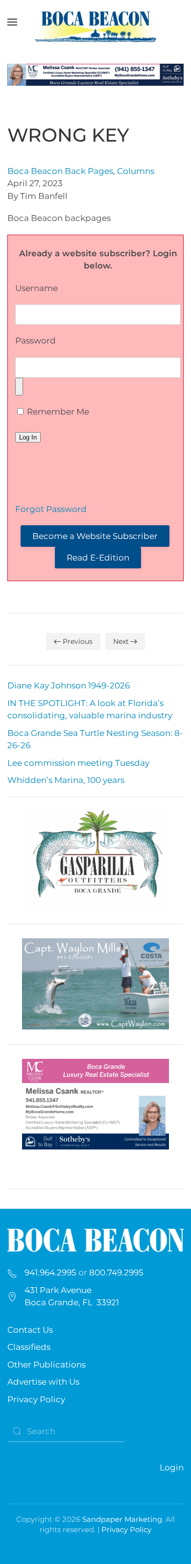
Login (172, 1467)
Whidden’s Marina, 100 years (65, 780)
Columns (135, 171)
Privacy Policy (36, 1399)
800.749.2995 (116, 1272)
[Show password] (19, 386)
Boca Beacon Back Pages (60, 171)
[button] (12, 22)
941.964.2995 (50, 1272)
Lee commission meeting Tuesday (78, 763)
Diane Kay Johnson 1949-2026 (68, 685)
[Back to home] (95, 22)
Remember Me (57, 411)
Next (121, 641)
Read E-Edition (98, 557)
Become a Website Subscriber (95, 536)
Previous (78, 641)
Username (36, 288)
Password (35, 340)
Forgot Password (51, 509)
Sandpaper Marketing (122, 1519)
